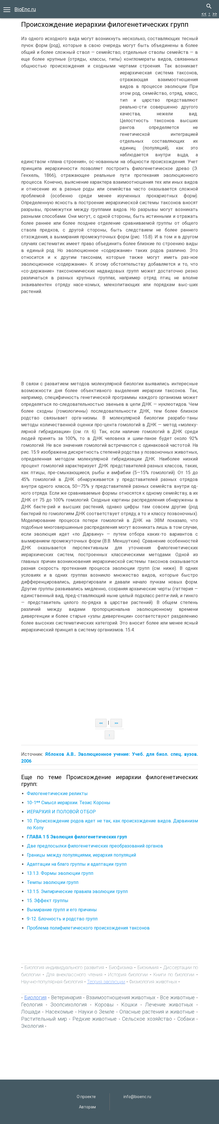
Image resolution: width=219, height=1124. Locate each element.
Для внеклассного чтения (74, 974)
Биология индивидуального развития (64, 967)
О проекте (86, 1096)
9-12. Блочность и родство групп (62, 919)
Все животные (177, 997)
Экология (32, 1026)
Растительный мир (44, 1019)
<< (203, 14)
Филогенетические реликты (57, 793)
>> (214, 14)
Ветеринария (66, 997)
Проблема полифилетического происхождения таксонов (88, 928)
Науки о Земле (96, 1012)
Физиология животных (153, 981)
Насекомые (59, 1012)
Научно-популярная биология (52, 981)
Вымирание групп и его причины (62, 909)
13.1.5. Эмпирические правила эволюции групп (77, 891)
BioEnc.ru (25, 9)
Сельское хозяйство (147, 1019)
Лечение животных (169, 1005)
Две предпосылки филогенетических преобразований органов (95, 846)
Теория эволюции (106, 981)
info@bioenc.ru (137, 1096)
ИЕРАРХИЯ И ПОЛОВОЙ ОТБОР (61, 811)
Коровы (104, 1005)
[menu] (7, 9)
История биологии (128, 974)
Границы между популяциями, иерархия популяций (81, 855)
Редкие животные (94, 1019)
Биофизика (121, 967)
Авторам (87, 1107)
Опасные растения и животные (157, 1012)
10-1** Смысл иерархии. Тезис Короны (68, 802)
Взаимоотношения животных (121, 997)
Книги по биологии (173, 974)
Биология (35, 997)
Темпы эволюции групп (52, 882)
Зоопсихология (68, 1005)
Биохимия (148, 967)
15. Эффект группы (47, 900)
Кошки (129, 1005)
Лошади (30, 1012)
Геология (31, 1005)
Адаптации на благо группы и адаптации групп (77, 864)
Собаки (185, 1019)
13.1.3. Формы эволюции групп (60, 873)
